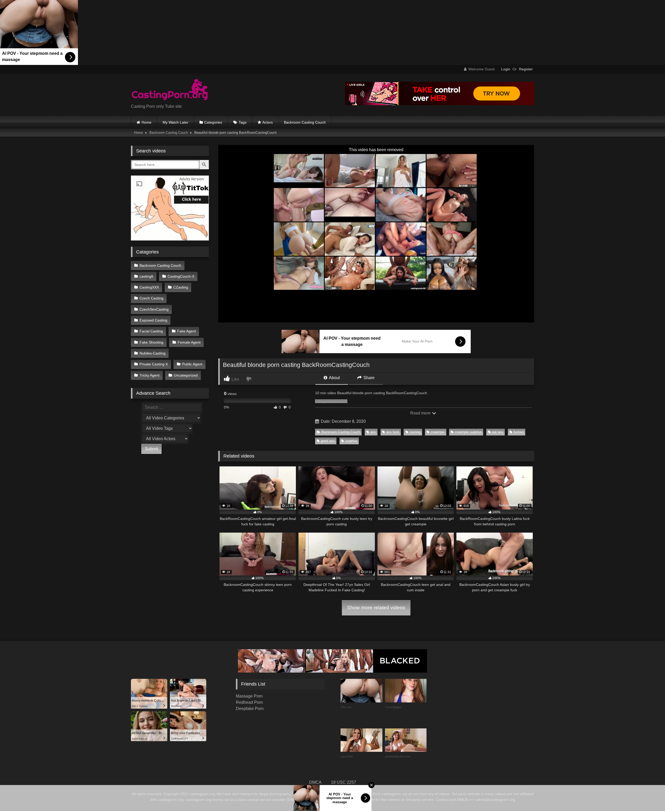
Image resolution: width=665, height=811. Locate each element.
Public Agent (192, 364)
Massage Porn (249, 696)
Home (146, 122)
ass (373, 432)
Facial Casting (151, 331)
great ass (328, 441)
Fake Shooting (151, 342)
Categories (213, 122)
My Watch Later (175, 122)
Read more (420, 413)
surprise (351, 441)
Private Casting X (153, 364)
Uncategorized (186, 375)
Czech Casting (151, 298)
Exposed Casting (153, 320)
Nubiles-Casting (152, 353)
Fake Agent (186, 331)
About (334, 378)
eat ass (497, 432)
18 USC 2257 (343, 782)
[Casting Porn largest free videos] (170, 90)
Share (368, 378)
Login (505, 69)
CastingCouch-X (181, 276)
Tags (243, 122)
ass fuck (392, 432)
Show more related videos (376, 607)
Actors (267, 122)
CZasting (180, 287)
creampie (437, 432)
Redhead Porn (249, 702)
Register (526, 69)
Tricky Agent (149, 375)
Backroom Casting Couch (305, 122)
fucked (519, 432)
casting (415, 432)
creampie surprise (468, 432)
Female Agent (189, 342)
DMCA (315, 782)
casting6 (146, 276)
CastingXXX (149, 287)
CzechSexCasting (154, 309)
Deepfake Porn (250, 708)
